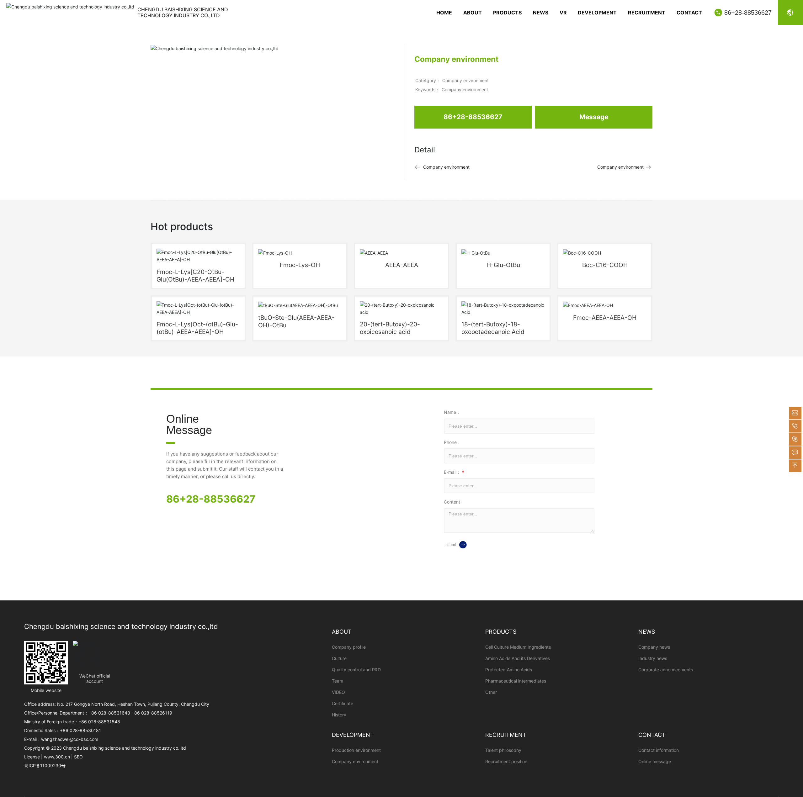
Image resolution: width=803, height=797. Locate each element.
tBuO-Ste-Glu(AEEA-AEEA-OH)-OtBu (296, 321)
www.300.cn (57, 756)
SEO (78, 756)
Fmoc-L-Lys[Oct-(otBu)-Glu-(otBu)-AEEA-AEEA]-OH (197, 327)
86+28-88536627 (748, 12)
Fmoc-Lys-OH (300, 265)
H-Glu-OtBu (503, 265)
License (32, 756)
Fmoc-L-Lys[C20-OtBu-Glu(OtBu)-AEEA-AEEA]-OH (195, 275)
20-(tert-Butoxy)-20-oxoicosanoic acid (390, 327)
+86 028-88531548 (99, 721)
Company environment (465, 80)
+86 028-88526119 (151, 712)
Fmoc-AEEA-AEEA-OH (604, 317)
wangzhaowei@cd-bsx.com (69, 739)
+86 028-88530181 (80, 730)
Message (593, 117)
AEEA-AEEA (401, 265)
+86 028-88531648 (109, 712)
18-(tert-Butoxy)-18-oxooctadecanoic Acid (492, 327)
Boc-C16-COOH (605, 265)
